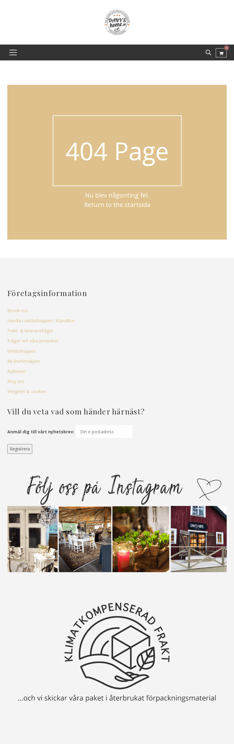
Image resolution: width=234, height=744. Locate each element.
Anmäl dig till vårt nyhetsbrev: (40, 432)
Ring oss (15, 381)
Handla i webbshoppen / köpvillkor (41, 320)
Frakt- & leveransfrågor (30, 331)
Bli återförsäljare (23, 361)
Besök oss (17, 310)
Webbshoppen (21, 351)
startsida (137, 204)
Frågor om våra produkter (32, 341)
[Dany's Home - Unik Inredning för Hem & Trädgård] (117, 22)
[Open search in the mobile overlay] (208, 52)
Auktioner (16, 371)
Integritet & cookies (26, 391)
